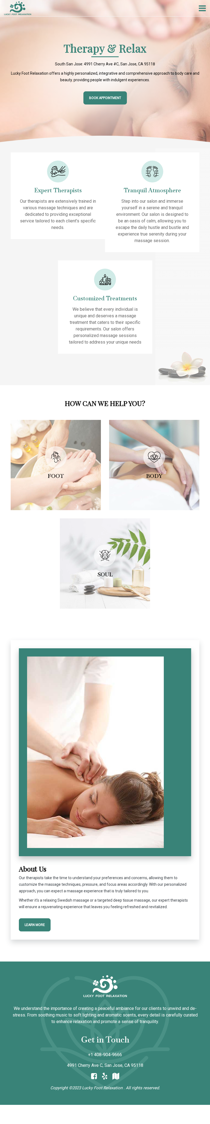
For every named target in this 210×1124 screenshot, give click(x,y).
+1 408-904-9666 (105, 1054)
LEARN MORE (35, 925)
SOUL (105, 574)
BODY (154, 476)
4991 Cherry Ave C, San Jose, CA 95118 (105, 1065)
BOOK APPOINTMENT (105, 98)
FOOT (56, 476)
